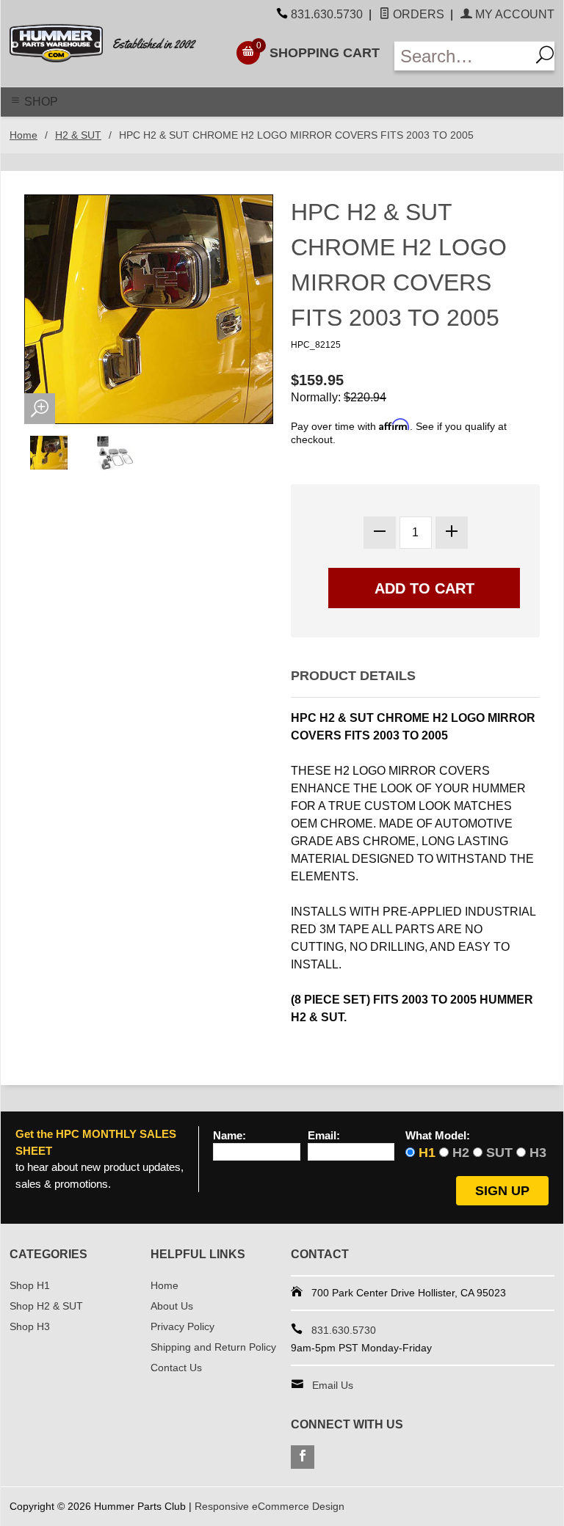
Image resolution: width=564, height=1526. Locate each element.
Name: (229, 1136)
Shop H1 (30, 1285)
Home (23, 135)
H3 (537, 1152)
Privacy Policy (182, 1326)
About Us (172, 1306)
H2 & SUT (78, 135)
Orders (417, 14)
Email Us (332, 1385)
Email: (324, 1136)
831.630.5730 (327, 14)
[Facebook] (302, 1457)
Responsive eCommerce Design (269, 1506)
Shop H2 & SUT (46, 1306)
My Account (513, 14)
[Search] (542, 56)
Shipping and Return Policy (213, 1347)
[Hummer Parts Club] (113, 43)
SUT (499, 1152)
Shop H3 (30, 1326)
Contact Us (176, 1367)
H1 (427, 1152)
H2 (460, 1152)
